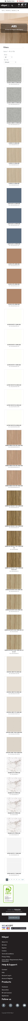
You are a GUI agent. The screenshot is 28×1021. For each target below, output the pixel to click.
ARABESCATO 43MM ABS (14, 813)
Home (3, 10)
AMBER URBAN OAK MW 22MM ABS (14, 445)
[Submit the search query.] (11, 6)
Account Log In (6, 975)
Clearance (21, 1)
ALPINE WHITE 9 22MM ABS (14, 324)
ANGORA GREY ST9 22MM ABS (14, 712)
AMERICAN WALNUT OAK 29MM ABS (14, 526)
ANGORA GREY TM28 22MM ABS (14, 732)
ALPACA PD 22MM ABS (14, 264)
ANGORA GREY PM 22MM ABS (14, 672)
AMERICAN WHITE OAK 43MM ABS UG (14, 630)
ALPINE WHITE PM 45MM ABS (14, 425)
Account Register (7, 978)
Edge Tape (14, 10)
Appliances (5, 996)
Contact (4, 969)
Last (23, 879)
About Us (5, 942)
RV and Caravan (7, 993)
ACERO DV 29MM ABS (14, 163)
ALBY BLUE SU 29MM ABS (14, 223)
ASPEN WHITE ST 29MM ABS (14, 873)
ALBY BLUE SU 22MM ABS (14, 203)
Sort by (6, 60)
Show (5, 55)
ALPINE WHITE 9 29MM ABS (14, 344)
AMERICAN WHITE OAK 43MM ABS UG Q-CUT (14, 651)
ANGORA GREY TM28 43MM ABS (14, 752)
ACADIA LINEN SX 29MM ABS (14, 102)
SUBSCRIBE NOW (13, 917)
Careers (4, 951)
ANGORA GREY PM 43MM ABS (14, 692)
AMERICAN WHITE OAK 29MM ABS (14, 610)
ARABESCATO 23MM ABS (14, 772)
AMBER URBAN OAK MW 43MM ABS (14, 485)
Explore (4, 948)
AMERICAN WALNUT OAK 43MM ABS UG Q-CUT (14, 569)
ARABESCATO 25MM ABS (14, 793)
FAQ (3, 972)
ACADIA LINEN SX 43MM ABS (14, 123)
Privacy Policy (6, 957)
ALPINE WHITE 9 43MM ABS (14, 364)
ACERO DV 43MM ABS (14, 183)
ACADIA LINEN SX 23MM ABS (14, 82)
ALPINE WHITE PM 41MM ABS (14, 405)
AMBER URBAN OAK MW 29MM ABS (14, 465)
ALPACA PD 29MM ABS (14, 284)
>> (19, 879)
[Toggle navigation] (8, 5)
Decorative (8, 10)
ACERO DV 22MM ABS (14, 143)
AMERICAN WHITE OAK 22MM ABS (14, 589)
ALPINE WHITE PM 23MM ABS (14, 385)
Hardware (5, 987)
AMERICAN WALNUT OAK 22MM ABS (14, 506)
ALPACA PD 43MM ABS (14, 304)
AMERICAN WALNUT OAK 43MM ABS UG (14, 547)
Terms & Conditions (8, 954)
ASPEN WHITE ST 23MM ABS (14, 853)
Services (4, 945)
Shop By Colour (10, 1)
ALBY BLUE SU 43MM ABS (14, 244)
